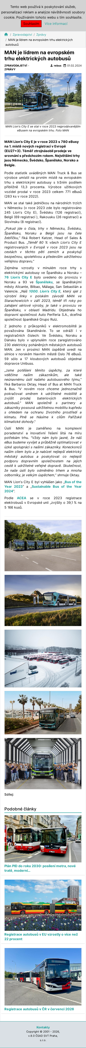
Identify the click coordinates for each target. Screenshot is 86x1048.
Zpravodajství (22, 34)
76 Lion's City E (18, 277)
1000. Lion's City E (45, 291)
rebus (55, 65)
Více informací (56, 23)
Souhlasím (31, 23)
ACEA (21, 498)
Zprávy (41, 34)
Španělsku (43, 282)
